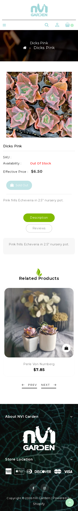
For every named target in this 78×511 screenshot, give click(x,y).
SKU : (7, 157)
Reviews (39, 228)
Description (39, 218)
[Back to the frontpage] (25, 47)
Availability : (12, 163)
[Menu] (4, 25)
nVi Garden (41, 498)
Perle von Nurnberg (39, 364)
